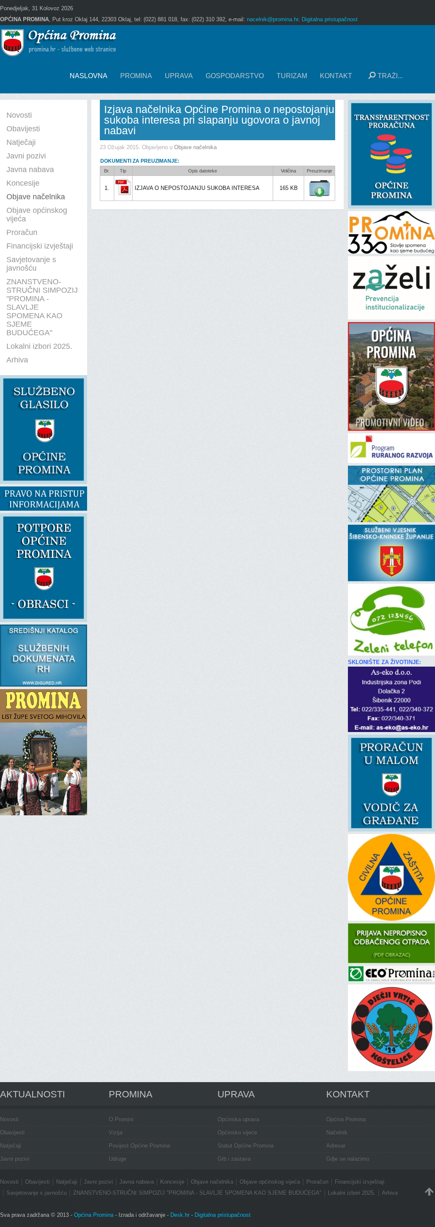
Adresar (335, 1145)
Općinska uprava (238, 1119)
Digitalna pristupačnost (330, 19)
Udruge (117, 1159)
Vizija (115, 1132)
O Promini (121, 1119)
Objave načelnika (195, 147)
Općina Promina (346, 1119)
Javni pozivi (14, 1159)
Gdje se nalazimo (347, 1159)
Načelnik (336, 1132)
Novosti (9, 1119)
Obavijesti (12, 1132)
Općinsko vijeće (237, 1132)
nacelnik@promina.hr (272, 19)
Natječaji (10, 1145)
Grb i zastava (234, 1159)
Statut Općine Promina (246, 1145)
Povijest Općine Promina (139, 1145)
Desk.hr (179, 1215)
